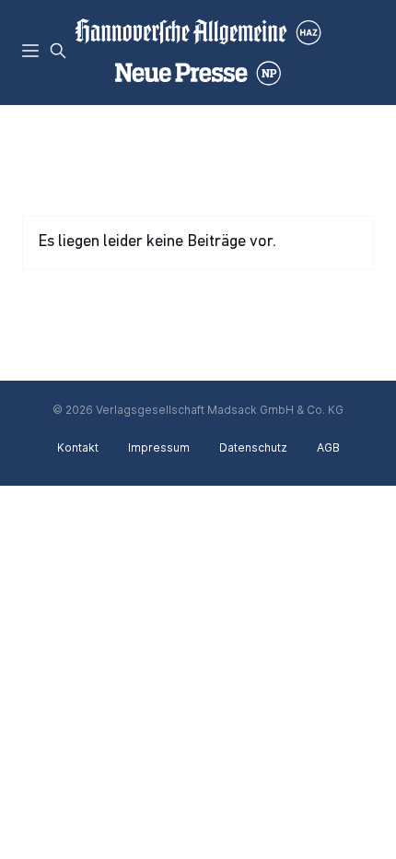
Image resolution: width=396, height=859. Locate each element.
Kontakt (78, 447)
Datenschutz (253, 447)
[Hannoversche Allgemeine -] (197, 52)
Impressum (159, 447)
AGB (328, 447)
